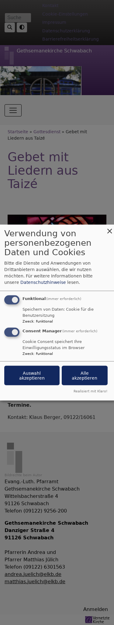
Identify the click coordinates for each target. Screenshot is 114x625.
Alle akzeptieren (84, 375)
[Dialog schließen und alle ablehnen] (109, 228)
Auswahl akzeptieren (32, 375)
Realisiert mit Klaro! (90, 391)
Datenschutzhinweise (43, 282)
